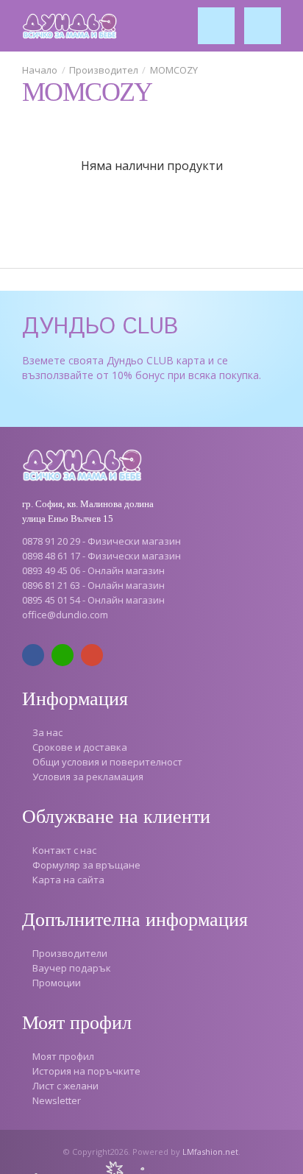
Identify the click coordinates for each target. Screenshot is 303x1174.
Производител (103, 70)
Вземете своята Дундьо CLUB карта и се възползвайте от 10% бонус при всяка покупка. (141, 367)
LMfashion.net (210, 1151)
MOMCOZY (174, 70)
